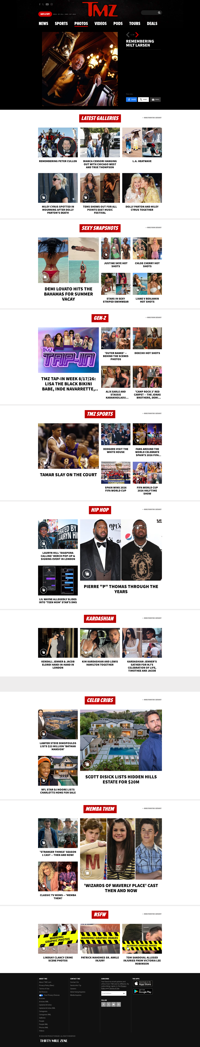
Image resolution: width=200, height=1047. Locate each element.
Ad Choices (43, 992)
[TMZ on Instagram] (52, 4)
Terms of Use (44, 989)
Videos (101, 24)
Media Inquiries (75, 995)
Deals (152, 24)
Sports (61, 24)
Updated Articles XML (47, 1008)
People (41, 1021)
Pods (118, 24)
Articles (42, 998)
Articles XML (43, 1002)
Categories (43, 1011)
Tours (134, 24)
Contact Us (74, 982)
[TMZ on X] (43, 4)
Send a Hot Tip (75, 985)
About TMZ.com (45, 982)
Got (45, 14)
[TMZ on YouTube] (113, 1004)
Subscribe (124, 993)
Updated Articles (45, 1005)
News (43, 24)
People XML (43, 1024)
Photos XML (43, 1027)
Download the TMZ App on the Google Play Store (143, 991)
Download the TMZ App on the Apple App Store (143, 983)
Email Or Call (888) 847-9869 (64, 14)
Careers (73, 989)
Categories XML (45, 1015)
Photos (81, 24)
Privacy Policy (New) (46, 985)
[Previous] (128, 35)
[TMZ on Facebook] (40, 4)
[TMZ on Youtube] (47, 4)
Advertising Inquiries (77, 992)
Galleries (42, 1018)
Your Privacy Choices (52, 995)
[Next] (137, 35)
